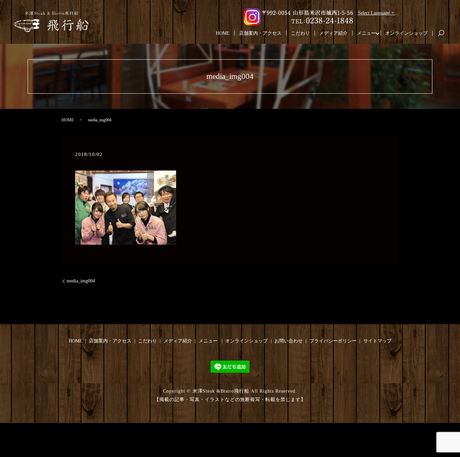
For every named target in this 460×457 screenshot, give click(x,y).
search (443, 33)
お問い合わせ (288, 340)
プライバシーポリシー (333, 340)
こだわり (300, 33)
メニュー (366, 33)
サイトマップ (377, 340)
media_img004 (81, 280)
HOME (223, 33)
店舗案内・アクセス (260, 33)
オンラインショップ (406, 33)
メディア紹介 (333, 33)
